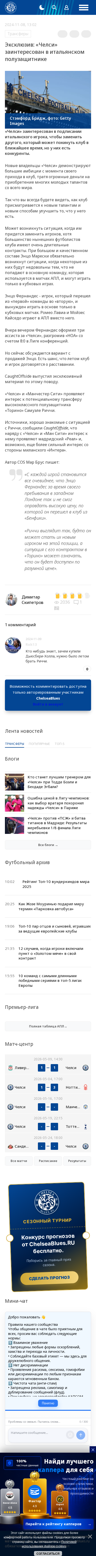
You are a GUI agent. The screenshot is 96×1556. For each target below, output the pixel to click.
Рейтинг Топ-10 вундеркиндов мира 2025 (55, 884)
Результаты (77, 1161)
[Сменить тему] (42, 7)
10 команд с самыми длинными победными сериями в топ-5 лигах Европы (50, 980)
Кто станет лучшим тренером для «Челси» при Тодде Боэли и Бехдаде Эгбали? (59, 781)
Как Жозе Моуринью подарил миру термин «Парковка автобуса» (51, 906)
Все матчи (19, 1161)
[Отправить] (80, 1435)
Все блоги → (48, 845)
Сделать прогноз (49, 1278)
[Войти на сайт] (66, 7)
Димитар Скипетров (32, 599)
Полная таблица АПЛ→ (48, 1026)
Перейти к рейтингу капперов (58, 1524)
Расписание (48, 1161)
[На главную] (10, 7)
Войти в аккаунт (48, 704)
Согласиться (48, 1554)
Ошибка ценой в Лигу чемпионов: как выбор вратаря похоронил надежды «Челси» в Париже (58, 802)
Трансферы (18, 33)
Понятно (48, 1403)
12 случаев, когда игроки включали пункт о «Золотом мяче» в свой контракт (50, 953)
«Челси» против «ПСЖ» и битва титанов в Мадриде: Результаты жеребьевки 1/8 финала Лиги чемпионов (57, 825)
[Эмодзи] (70, 1435)
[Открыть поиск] (54, 7)
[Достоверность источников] (57, 608)
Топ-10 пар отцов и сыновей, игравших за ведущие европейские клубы (54, 929)
